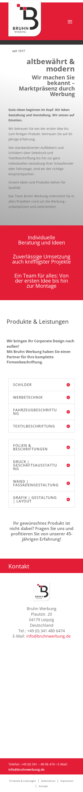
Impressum (67, 780)
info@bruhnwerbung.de (48, 636)
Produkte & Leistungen (22, 780)
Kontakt (43, 786)
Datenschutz (48, 780)
